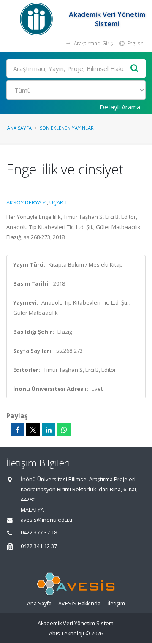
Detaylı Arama (120, 107)
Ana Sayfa (19, 128)
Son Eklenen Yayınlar (67, 128)
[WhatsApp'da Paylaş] (64, 429)
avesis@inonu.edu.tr (47, 519)
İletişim (116, 603)
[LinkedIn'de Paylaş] (48, 429)
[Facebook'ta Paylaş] (17, 429)
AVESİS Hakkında (79, 603)
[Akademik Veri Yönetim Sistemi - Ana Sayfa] (37, 19)
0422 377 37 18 (39, 532)
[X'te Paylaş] (33, 429)
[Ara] (135, 68)
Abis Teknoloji (66, 633)
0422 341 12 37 (39, 546)
